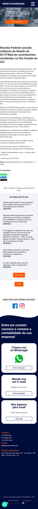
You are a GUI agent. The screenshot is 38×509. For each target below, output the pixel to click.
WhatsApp (4, 174)
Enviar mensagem (19, 368)
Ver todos (19, 275)
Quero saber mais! (17, 22)
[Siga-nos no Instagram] (22, 306)
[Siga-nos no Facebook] (15, 306)
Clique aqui (19, 419)
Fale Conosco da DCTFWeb (10, 158)
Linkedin (4, 177)
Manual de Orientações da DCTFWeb (13, 143)
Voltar (19, 284)
